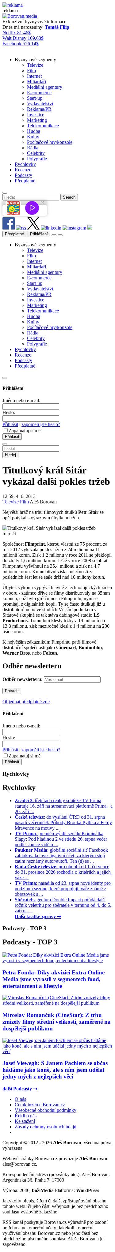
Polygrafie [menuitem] (37, 158)
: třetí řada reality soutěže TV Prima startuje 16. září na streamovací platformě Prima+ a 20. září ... (64, 806)
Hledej (10, 455)
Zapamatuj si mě (24, 430)
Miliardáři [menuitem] (36, 81)
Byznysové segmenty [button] (35, 59)
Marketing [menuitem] (37, 120)
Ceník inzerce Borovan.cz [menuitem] (40, 1104)
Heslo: (8, 412)
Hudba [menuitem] (33, 131)
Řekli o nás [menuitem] (25, 1115)
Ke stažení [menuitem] (25, 1121)
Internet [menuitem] (34, 76)
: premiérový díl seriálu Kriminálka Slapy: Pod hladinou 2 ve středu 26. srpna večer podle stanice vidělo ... (61, 839)
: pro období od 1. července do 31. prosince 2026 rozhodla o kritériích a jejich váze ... (63, 872)
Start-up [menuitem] (34, 98)
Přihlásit (10, 424)
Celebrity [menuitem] (36, 153)
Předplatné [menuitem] (25, 180)
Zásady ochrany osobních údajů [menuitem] (45, 1126)
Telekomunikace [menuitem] (43, 125)
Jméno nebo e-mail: (21, 400)
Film (25, 501)
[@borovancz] (34, 227)
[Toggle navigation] (60, 235)
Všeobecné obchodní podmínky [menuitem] (45, 1110)
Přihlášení (39, 234)
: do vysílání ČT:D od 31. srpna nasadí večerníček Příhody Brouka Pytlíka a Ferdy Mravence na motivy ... (63, 822)
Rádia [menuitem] (32, 147)
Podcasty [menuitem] (23, 175)
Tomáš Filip (57, 27)
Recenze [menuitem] (23, 169)
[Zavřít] (4, 378)
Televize (11, 501)
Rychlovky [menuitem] (25, 164)
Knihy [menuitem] (33, 136)
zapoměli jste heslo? (40, 424)
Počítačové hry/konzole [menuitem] (49, 142)
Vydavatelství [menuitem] (40, 103)
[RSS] (21, 227)
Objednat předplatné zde (26, 701)
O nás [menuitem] (20, 1099)
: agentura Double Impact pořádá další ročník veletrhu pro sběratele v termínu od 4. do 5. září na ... (63, 905)
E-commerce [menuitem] (39, 92)
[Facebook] (9, 227)
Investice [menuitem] (35, 114)
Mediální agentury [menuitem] (44, 87)
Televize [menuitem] (35, 65)
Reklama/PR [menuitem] (39, 109)
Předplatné (14, 234)
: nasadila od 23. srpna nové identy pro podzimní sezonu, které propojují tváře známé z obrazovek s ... (63, 888)
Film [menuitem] (31, 70)
